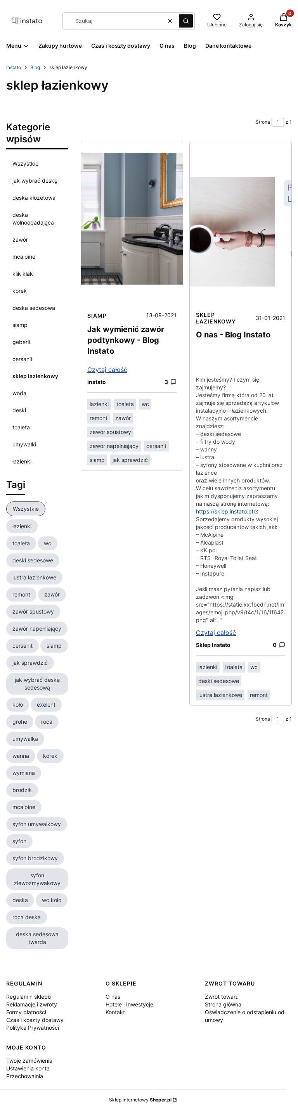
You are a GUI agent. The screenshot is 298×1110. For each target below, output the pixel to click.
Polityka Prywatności (32, 1027)
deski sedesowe (218, 681)
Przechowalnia (24, 1076)
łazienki (21, 461)
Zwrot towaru (222, 996)
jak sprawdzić (130, 459)
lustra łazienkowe (220, 695)
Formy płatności (26, 1012)
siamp (20, 325)
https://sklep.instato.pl (224, 511)
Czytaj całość (107, 369)
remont (98, 418)
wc (145, 404)
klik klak (22, 273)
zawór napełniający (114, 446)
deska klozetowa (33, 197)
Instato (13, 67)
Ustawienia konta (28, 1068)
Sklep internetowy (140, 1100)
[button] (186, 21)
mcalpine (23, 256)
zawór (20, 239)
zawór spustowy (110, 432)
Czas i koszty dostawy (35, 1020)
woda (19, 393)
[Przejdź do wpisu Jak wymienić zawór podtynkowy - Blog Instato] (132, 224)
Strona (263, 122)
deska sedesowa (33, 307)
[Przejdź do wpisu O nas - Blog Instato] (240, 224)
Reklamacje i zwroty (31, 1004)
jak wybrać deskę (34, 180)
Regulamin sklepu (28, 996)
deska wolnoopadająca (33, 218)
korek (19, 290)
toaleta (21, 427)
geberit (21, 342)
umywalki (24, 444)
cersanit (22, 359)
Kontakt (115, 1012)
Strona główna (223, 1004)
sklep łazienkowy (35, 376)
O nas (113, 996)
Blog (35, 67)
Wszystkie (25, 163)
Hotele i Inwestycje (129, 1004)
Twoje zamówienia (29, 1060)
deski (19, 410)
